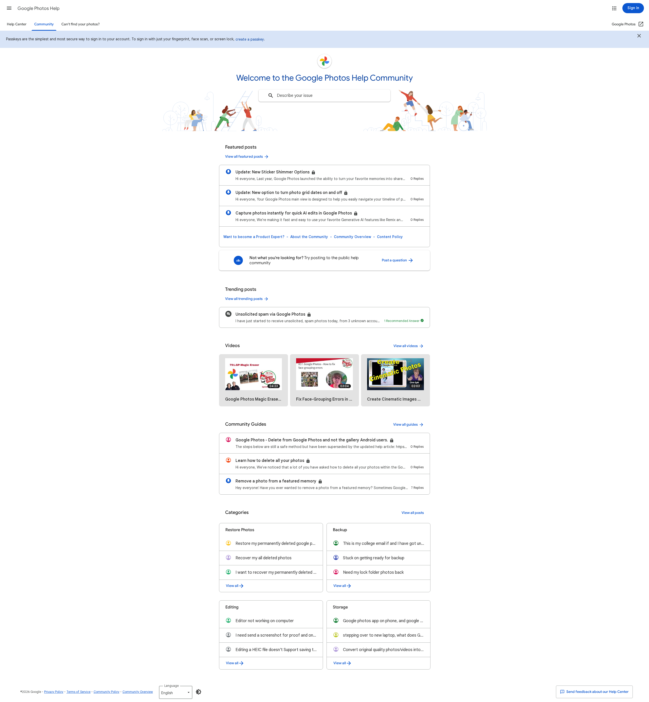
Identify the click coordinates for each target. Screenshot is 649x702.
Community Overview (352, 237)
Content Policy (390, 237)
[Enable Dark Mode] (198, 692)
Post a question (395, 260)
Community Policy (106, 692)
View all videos (405, 346)
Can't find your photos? (80, 24)
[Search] (271, 95)
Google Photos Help (38, 8)
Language (171, 686)
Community (44, 24)
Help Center (17, 24)
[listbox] (175, 692)
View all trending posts (244, 299)
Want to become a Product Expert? (253, 237)
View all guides (405, 424)
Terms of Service (78, 692)
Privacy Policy (53, 692)
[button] (9, 8)
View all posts (413, 513)
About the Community (309, 237)
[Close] (639, 36)
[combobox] (324, 95)
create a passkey (250, 39)
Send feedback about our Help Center (597, 692)
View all (232, 586)
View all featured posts (244, 156)
